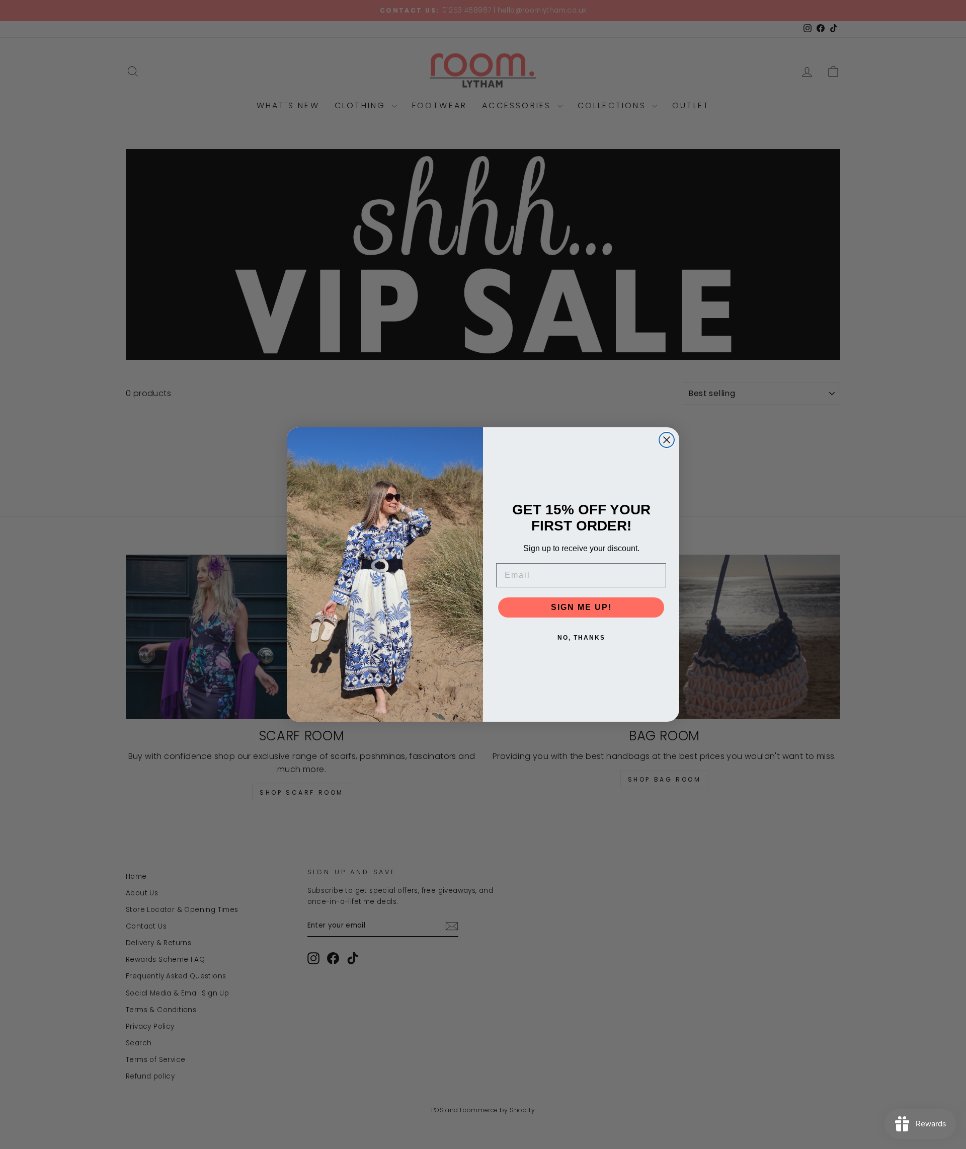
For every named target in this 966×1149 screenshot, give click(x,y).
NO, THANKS (581, 637)
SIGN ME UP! (581, 607)
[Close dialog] (666, 439)
